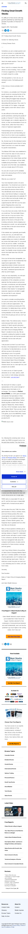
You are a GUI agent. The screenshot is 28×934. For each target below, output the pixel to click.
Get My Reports (14, 743)
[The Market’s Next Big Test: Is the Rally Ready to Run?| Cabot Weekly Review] (14, 811)
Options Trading (9, 773)
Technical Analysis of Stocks (13, 859)
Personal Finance (9, 777)
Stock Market (8, 786)
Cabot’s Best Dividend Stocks (13, 837)
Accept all (14, 476)
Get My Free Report (14, 683)
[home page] (14, 3)
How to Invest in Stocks (11, 854)
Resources (5, 904)
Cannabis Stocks (9, 755)
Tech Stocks (8, 791)
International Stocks (10, 768)
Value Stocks (8, 795)
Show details (19, 471)
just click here (15, 377)
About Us (17, 904)
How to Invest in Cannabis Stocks (14, 863)
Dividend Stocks (9, 759)
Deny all (14, 486)
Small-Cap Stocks (10, 782)
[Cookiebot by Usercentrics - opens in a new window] (19, 446)
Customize (13, 481)
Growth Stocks (9, 764)
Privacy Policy (16, 925)
